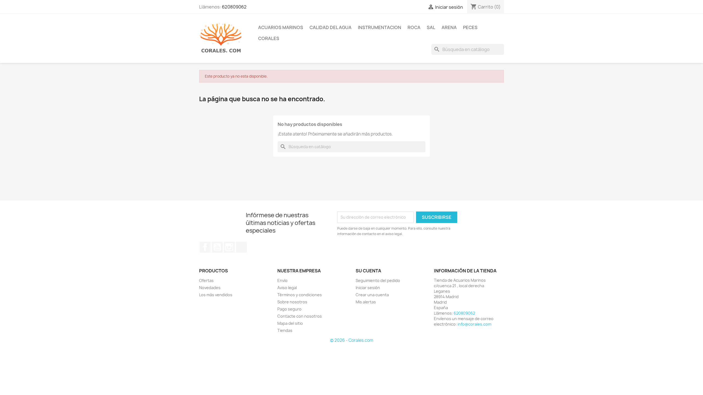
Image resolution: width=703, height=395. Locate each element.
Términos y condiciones (299, 294)
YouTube (217, 247)
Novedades (210, 287)
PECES (470, 27)
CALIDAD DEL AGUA (330, 27)
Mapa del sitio (290, 323)
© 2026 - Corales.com (351, 340)
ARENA (449, 27)
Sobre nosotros (292, 301)
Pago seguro (289, 309)
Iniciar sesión (368, 287)
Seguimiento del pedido (378, 280)
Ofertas (206, 280)
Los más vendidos (215, 294)
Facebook (205, 247)
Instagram (229, 247)
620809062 (234, 7)
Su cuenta (368, 271)
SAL (431, 27)
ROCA (414, 27)
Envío (282, 280)
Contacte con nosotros (299, 316)
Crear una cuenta (372, 294)
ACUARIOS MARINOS (280, 27)
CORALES (268, 38)
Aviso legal (287, 287)
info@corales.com (474, 324)
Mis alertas (366, 301)
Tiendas (284, 330)
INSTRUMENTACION (379, 27)
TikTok (241, 247)
